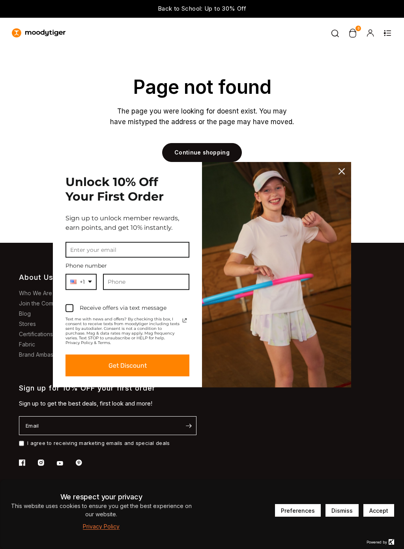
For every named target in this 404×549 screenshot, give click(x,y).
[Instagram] (46, 462)
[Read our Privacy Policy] (184, 320)
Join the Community (44, 303)
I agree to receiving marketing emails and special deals (98, 443)
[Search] (335, 33)
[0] (352, 33)
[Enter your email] (188, 425)
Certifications (36, 334)
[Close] (341, 171)
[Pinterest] (84, 462)
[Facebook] (27, 462)
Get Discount (127, 365)
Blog (25, 313)
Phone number (86, 265)
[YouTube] (65, 463)
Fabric (27, 344)
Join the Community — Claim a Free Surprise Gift (334, 9)
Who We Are (35, 293)
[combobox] (81, 282)
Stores (27, 323)
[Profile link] (370, 33)
